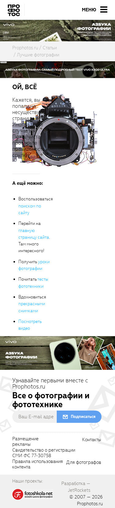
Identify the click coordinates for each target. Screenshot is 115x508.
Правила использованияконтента (37, 464)
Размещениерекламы (25, 441)
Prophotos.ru (90, 504)
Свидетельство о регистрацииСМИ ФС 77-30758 (43, 453)
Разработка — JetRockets (75, 486)
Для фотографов (83, 462)
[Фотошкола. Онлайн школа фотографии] (32, 494)
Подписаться (83, 416)
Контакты (91, 440)
